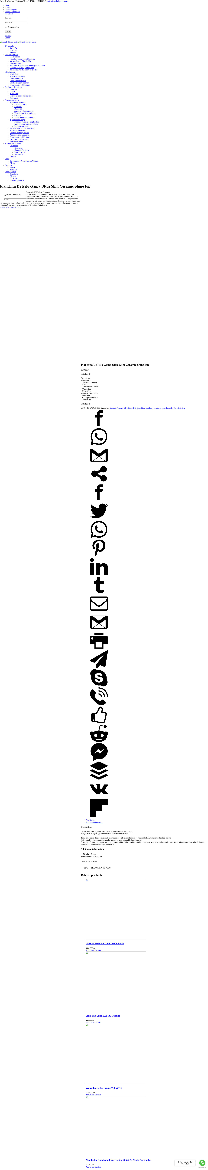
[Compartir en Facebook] (99, 426)
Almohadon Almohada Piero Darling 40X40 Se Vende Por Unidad (118, 1160)
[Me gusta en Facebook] (99, 723)
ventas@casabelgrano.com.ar (57, 1)
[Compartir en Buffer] (99, 779)
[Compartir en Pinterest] (99, 556)
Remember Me (13, 27)
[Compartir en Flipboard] (99, 816)
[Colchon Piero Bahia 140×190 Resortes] (145, 909)
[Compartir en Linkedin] (99, 575)
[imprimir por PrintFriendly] (99, 649)
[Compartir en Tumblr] (99, 593)
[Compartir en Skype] (99, 686)
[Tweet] (99, 519)
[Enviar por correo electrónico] (99, 612)
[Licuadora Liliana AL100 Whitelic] (145, 981)
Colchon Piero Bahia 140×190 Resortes (105, 943)
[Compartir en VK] (99, 797)
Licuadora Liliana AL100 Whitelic (103, 1015)
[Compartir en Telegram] (99, 668)
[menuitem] (106, 5)
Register (8, 36)
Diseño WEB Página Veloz (10, 207)
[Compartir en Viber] (99, 705)
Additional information (94, 822)
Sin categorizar (179, 408)
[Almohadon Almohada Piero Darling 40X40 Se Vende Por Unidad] (145, 1126)
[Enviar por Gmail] (99, 464)
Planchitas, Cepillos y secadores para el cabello (155, 408)
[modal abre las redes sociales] (99, 482)
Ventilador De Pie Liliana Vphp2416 (104, 1088)
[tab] (145, 820)
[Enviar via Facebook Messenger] (99, 760)
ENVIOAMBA (130, 408)
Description (90, 820)
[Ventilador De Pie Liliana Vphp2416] (145, 1054)
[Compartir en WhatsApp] (99, 445)
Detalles (98, 950)
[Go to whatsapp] (202, 1163)
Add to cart (90, 950)
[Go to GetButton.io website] (202, 1167)
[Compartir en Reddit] (99, 742)
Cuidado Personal (116, 408)
